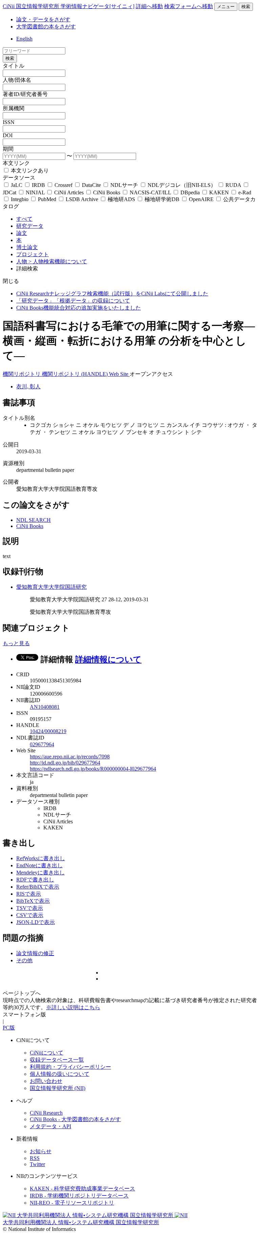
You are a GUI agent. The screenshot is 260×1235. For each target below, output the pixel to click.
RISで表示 (28, 894)
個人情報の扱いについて (59, 1074)
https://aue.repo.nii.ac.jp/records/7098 (70, 756)
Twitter (37, 1164)
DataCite (91, 185)
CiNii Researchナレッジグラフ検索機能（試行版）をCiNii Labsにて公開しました (112, 293)
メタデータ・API (50, 1126)
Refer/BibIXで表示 (37, 887)
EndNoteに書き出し (39, 865)
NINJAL (35, 192)
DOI (8, 135)
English (24, 39)
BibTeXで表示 (33, 901)
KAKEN (219, 192)
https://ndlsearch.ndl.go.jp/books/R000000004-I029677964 (93, 769)
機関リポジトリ (22, 374)
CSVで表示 (29, 915)
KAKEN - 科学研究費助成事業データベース (82, 1188)
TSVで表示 (29, 908)
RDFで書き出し (35, 879)
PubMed (47, 199)
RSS (35, 1158)
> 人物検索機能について (57, 261)
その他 (24, 960)
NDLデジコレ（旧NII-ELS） (181, 185)
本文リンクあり (29, 170)
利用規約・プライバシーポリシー (70, 1067)
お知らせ (40, 1151)
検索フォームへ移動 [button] (188, 6)
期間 (8, 149)
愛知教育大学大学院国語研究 (51, 587)
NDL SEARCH (33, 520)
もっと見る (16, 643)
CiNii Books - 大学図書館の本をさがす (75, 1119)
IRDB (38, 185)
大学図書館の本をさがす (46, 26)
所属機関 (13, 108)
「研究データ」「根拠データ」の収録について (73, 301)
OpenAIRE (201, 199)
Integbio (19, 199)
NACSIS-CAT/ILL (150, 192)
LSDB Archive (82, 199)
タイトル (13, 66)
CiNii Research (46, 1113)
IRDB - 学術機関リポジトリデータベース (79, 1195)
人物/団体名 (17, 80)
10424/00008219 (48, 731)
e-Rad (244, 192)
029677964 (42, 744)
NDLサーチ (124, 185)
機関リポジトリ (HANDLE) (75, 374)
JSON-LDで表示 (35, 922)
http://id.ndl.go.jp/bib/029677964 (65, 763)
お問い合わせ (46, 1081)
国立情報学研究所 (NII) (57, 1088)
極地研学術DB (162, 199)
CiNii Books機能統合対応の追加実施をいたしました (78, 308)
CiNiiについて (46, 1053)
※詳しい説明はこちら (73, 1007)
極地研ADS (121, 199)
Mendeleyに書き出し (40, 872)
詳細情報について (108, 659)
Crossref (63, 185)
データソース (19, 177)
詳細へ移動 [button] (149, 6)
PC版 (9, 1028)
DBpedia (190, 192)
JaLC (16, 185)
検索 (245, 6)
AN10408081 (45, 707)
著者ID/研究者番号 (25, 94)
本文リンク (16, 163)
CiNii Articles (69, 192)
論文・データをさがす (43, 19)
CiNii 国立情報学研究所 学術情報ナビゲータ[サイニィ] (68, 6)
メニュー (226, 6)
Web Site (119, 374)
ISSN (9, 122)
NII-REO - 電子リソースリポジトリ (72, 1203)
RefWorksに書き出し (40, 858)
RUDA (233, 185)
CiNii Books (107, 192)
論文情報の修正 (35, 953)
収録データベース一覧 (57, 1060)
